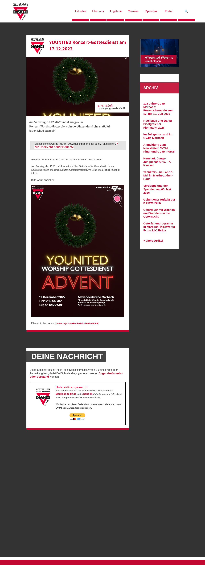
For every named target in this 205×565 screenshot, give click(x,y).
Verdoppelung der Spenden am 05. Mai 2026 (157, 189)
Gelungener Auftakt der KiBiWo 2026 (159, 201)
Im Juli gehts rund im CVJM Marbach (157, 136)
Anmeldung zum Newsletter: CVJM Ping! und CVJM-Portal (159, 148)
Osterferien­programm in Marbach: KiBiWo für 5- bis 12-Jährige (159, 227)
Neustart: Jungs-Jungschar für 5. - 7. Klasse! (157, 162)
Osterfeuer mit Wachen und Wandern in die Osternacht (159, 213)
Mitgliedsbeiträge (66, 394)
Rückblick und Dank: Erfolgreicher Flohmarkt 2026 (157, 124)
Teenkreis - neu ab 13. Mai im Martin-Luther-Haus (158, 176)
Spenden (87, 394)
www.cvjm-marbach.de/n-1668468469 (77, 323)
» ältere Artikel (153, 240)
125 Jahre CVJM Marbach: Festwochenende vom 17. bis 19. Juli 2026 (158, 108)
